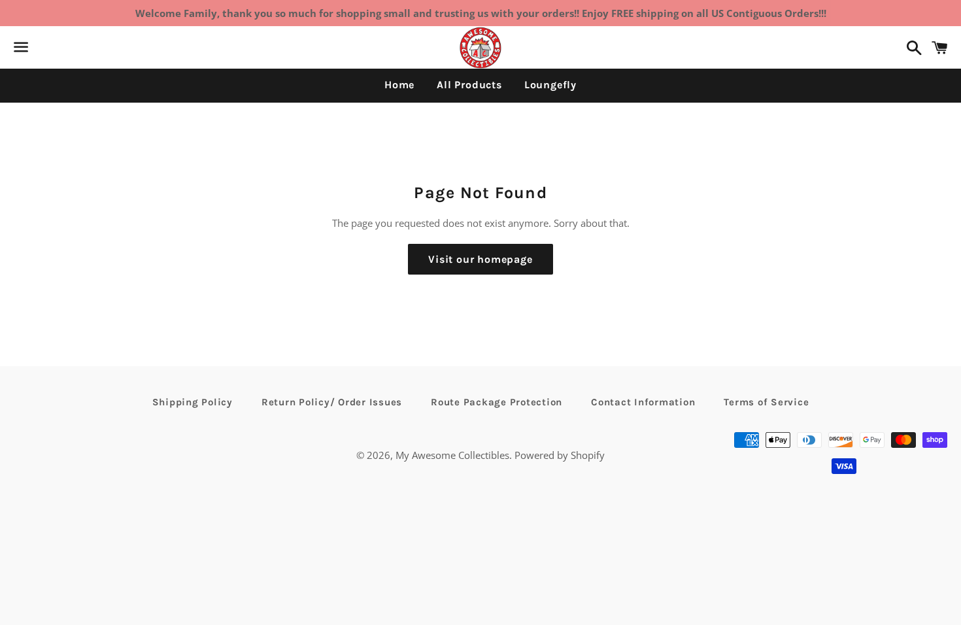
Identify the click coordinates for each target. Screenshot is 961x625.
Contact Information (643, 402)
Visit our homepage (480, 259)
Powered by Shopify (559, 455)
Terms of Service (766, 402)
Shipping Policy (192, 402)
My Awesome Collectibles (452, 455)
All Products (469, 84)
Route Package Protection (496, 402)
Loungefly (550, 84)
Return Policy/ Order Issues (331, 402)
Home (399, 84)
